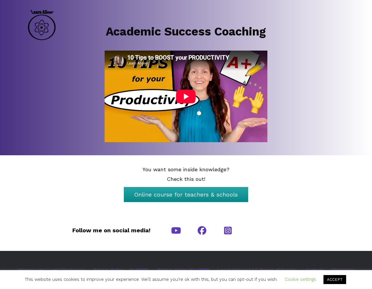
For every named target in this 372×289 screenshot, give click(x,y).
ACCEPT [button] (335, 279)
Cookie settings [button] (300, 279)
